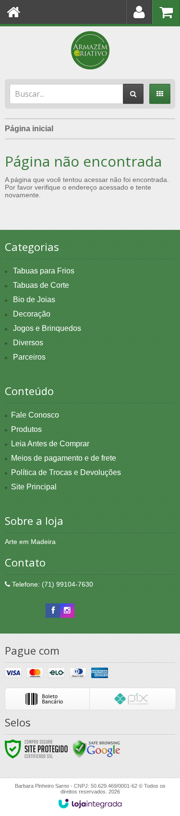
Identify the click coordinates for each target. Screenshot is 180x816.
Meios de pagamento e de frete (63, 458)
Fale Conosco (35, 415)
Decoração (31, 314)
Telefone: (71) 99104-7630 (51, 584)
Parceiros (29, 357)
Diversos (28, 343)
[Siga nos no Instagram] (67, 610)
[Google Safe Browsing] (96, 748)
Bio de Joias (34, 299)
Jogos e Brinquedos (47, 328)
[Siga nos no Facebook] (53, 610)
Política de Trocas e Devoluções (66, 472)
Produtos (26, 429)
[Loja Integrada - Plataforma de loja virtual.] (90, 803)
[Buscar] (133, 94)
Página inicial (29, 129)
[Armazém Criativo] (90, 50)
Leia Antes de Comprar (50, 444)
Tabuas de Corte (41, 285)
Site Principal (34, 487)
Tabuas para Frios (43, 271)
